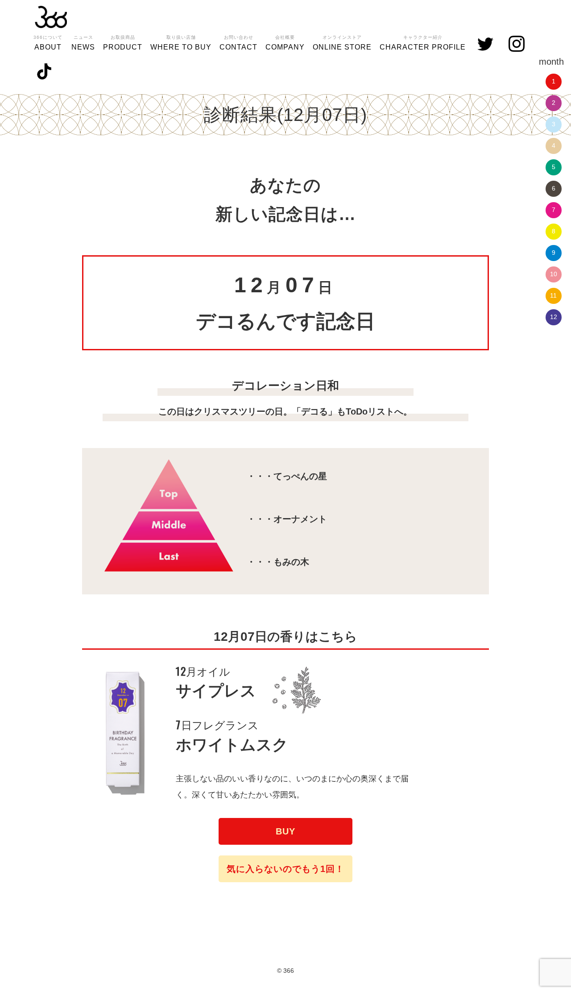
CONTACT (238, 43)
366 (51, 17)
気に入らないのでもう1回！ (285, 869)
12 (553, 316)
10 (553, 274)
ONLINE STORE (342, 43)
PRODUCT (122, 43)
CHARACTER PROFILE (423, 43)
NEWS (83, 43)
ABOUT (47, 43)
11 (553, 295)
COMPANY (285, 43)
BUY (285, 831)
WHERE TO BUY (180, 43)
